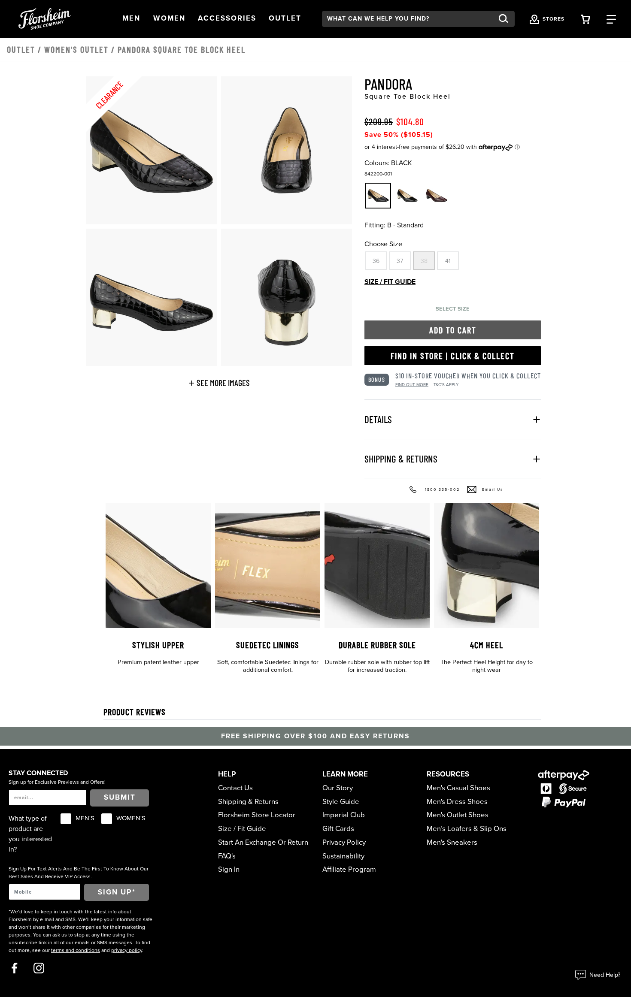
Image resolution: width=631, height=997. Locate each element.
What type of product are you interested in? (30, 834)
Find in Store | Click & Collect (453, 355)
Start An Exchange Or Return (263, 842)
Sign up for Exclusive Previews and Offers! (57, 782)
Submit (120, 797)
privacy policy (126, 950)
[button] (131, 18)
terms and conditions (75, 950)
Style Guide (340, 802)
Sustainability (343, 856)
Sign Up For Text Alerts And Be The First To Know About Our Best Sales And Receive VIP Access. (79, 872)
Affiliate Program (349, 869)
